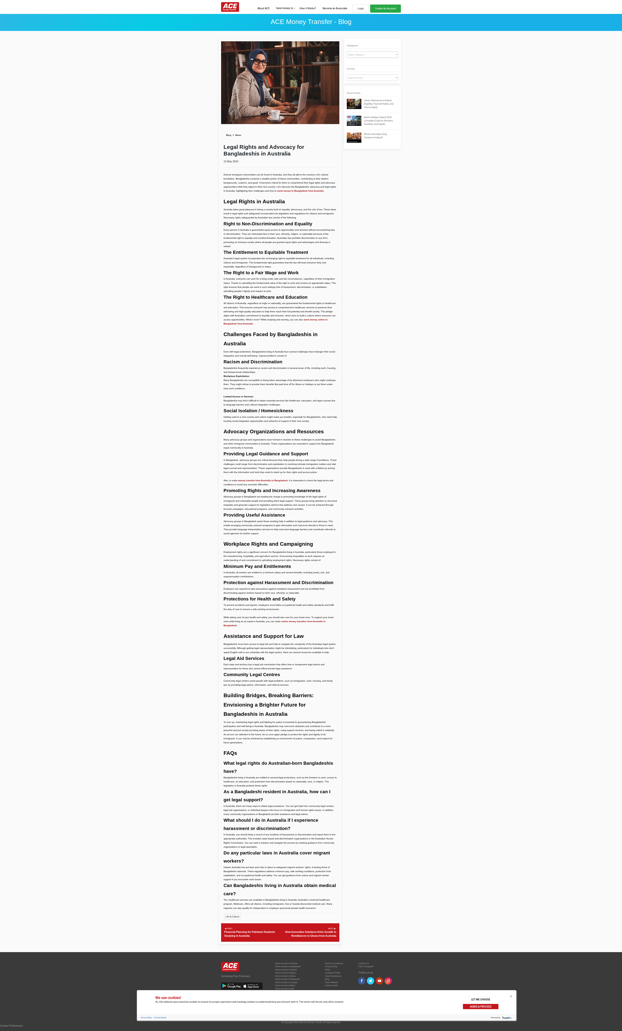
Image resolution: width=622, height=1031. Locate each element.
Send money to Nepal (285, 985)
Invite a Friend (331, 985)
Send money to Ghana (285, 976)
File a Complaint (365, 966)
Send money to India (284, 988)
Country (351, 68)
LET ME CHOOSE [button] (480, 999)
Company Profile (332, 973)
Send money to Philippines (287, 979)
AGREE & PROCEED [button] (480, 1006)
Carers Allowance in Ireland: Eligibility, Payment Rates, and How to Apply (379, 104)
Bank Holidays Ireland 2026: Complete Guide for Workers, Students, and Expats (378, 120)
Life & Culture (232, 916)
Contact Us (363, 963)
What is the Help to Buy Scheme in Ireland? (375, 136)
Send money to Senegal (286, 982)
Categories (352, 45)
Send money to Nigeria (285, 973)
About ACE (264, 8)
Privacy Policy (331, 966)
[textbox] (284, 8)
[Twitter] (370, 981)
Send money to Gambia (286, 969)
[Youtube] (379, 981)
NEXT (331, 928)
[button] (511, 996)
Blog (228, 135)
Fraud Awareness (333, 976)
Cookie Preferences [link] (11, 1025)
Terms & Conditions (334, 963)
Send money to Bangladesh (288, 966)
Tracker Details (160, 1017)
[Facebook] (361, 981)
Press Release (331, 982)
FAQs (327, 969)
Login (360, 8)
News (238, 135)
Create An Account (385, 8)
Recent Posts (353, 93)
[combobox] (284, 8)
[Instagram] (388, 981)
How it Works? (307, 8)
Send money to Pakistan (286, 963)
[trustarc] (507, 1017)
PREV (229, 928)
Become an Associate (335, 8)
